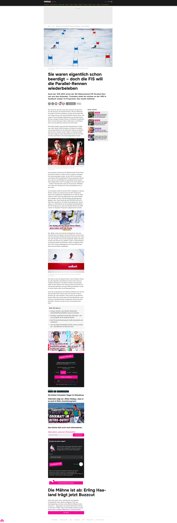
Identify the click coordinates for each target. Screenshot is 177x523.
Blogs (90, 4)
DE (105, 1)
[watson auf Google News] (79, 103)
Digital (80, 4)
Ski (53, 26)
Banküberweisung (72, 384)
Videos (98, 4)
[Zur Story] (78, 501)
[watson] (47, 2)
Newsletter (55, 519)
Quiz (94, 4)
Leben (71, 4)
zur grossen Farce (77, 117)
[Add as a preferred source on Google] (71, 103)
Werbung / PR (63, 519)
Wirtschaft (61, 4)
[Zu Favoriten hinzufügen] (63, 103)
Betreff (51, 454)
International (53, 4)
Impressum (77, 519)
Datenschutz (90, 519)
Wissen (85, 4)
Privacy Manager (100, 519)
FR (108, 1)
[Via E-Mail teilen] (56, 103)
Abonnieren (78, 435)
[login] (2, 520)
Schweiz (46, 4)
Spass (76, 4)
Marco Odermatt (62, 391)
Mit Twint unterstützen (67, 381)
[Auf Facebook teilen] (49, 103)
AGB (83, 519)
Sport (67, 4)
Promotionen (105, 4)
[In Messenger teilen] (52, 103)
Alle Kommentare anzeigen (66, 483)
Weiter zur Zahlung (66, 377)
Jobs (70, 519)
